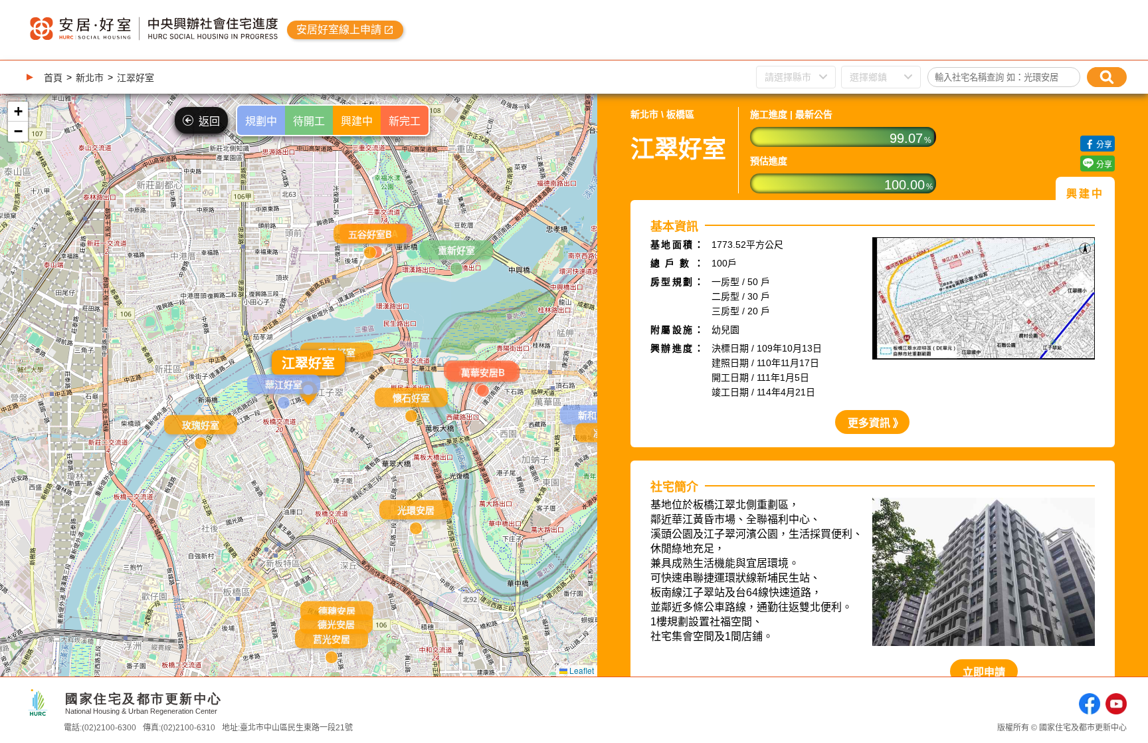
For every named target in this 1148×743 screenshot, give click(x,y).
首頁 (53, 77)
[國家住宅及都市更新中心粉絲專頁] (1089, 704)
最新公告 (813, 114)
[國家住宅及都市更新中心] (37, 710)
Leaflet (580, 670)
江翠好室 (135, 77)
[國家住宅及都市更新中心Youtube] (1116, 704)
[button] (483, 388)
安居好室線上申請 (338, 29)
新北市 (90, 77)
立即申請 (984, 672)
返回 (209, 121)
